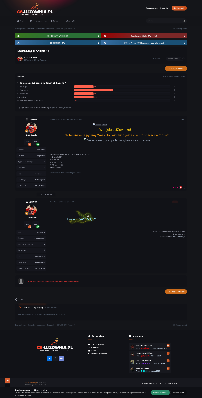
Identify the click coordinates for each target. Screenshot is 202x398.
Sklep (93, 351)
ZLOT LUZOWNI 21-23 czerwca (145, 361)
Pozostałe (43, 60)
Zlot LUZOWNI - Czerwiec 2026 (145, 346)
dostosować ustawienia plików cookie (103, 393)
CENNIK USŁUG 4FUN (58, 43)
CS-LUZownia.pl (178, 237)
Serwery (56, 21)
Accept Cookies (161, 392)
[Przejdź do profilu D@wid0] (20, 58)
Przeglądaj (71, 21)
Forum (22, 21)
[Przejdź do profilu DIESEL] (132, 370)
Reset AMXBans (142, 368)
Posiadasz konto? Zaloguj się (157, 8)
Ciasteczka (172, 383)
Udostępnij (158, 59)
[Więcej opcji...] (182, 119)
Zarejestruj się (179, 8)
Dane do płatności (99, 354)
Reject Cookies (178, 392)
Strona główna (97, 344)
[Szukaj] (184, 20)
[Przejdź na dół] (7, 387)
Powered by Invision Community (35, 385)
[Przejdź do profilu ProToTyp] (132, 362)
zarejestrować (65, 108)
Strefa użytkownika (39, 21)
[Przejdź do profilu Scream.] (132, 347)
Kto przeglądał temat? (176, 68)
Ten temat (174, 21)
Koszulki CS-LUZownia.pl (145, 353)
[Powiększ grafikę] (117, 140)
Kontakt (163, 383)
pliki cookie (45, 393)
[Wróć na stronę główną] (7, 380)
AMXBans (95, 347)
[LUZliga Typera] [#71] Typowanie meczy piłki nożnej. (144, 43)
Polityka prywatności (150, 383)
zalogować (53, 108)
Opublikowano (61, 119)
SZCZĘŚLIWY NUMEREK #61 (58, 36)
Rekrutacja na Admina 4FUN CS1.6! (144, 36)
